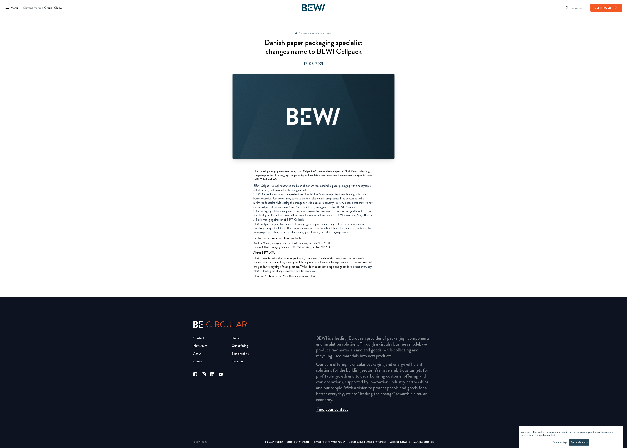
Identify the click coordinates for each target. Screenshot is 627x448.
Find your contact (332, 409)
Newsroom (200, 345)
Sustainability (240, 353)
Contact (198, 337)
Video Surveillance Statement (367, 441)
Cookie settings (560, 442)
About (197, 353)
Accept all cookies (579, 442)
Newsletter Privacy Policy (329, 441)
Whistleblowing (400, 441)
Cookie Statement (297, 441)
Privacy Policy (274, 441)
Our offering (240, 345)
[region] (571, 437)
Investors (237, 361)
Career (197, 361)
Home (236, 337)
